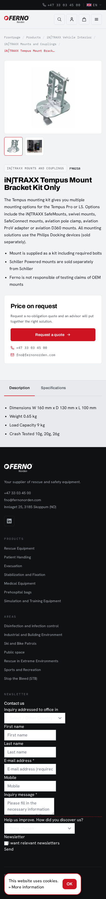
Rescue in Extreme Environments (31, 661)
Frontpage (12, 37)
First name (14, 726)
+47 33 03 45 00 (64, 5)
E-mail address (19, 760)
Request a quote (49, 335)
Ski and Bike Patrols (20, 643)
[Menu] (96, 19)
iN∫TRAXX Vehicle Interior (69, 37)
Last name (13, 743)
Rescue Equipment (19, 548)
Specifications (53, 388)
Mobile (10, 777)
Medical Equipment (20, 583)
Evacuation (13, 566)
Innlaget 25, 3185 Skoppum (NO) (30, 507)
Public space (14, 652)
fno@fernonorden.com (35, 355)
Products (33, 37)
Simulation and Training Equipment (32, 601)
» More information (26, 887)
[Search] (59, 19)
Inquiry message (20, 794)
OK (70, 884)
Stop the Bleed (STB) (20, 678)
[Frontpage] (16, 19)
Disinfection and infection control (31, 626)
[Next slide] (92, 97)
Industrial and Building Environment (33, 634)
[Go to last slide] (13, 97)
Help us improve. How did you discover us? (43, 819)
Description (19, 388)
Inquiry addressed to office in (31, 709)
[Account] (71, 19)
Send (8, 849)
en (95, 5)
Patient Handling (17, 557)
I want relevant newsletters (34, 843)
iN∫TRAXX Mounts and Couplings (30, 44)
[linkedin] (9, 521)
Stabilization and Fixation (24, 574)
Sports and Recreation (22, 669)
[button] (84, 19)
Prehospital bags (18, 592)
